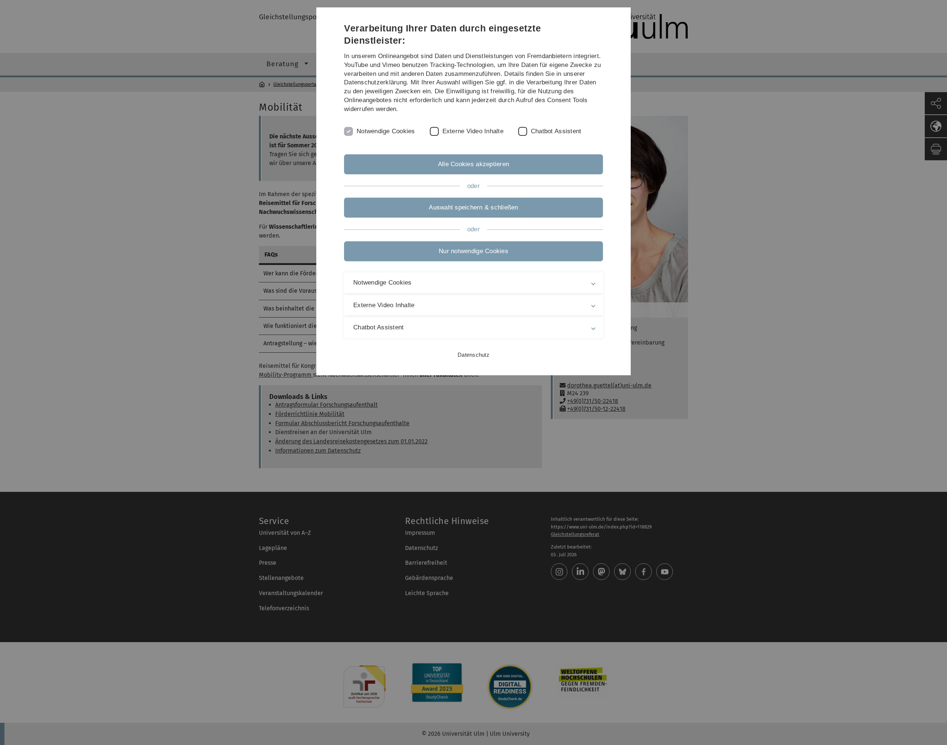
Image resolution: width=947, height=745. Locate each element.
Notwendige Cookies (386, 131)
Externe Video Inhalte (472, 131)
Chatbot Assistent (556, 131)
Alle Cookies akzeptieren (473, 164)
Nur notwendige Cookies (473, 251)
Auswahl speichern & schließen (473, 207)
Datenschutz (473, 355)
